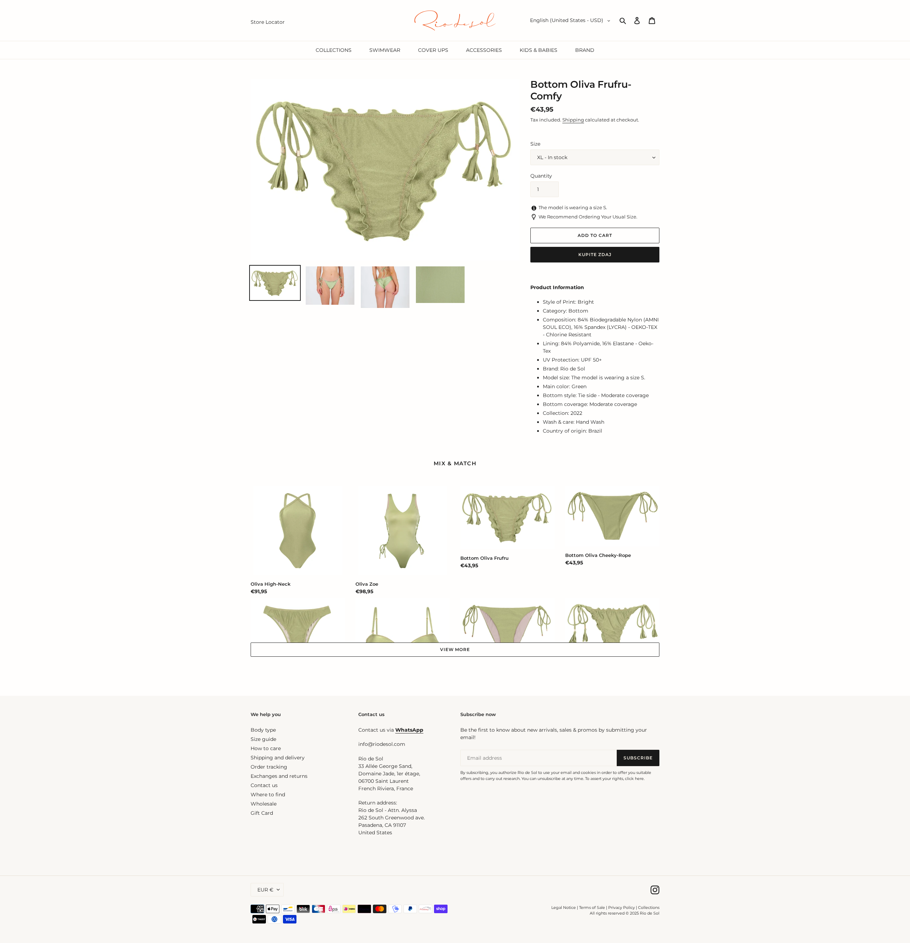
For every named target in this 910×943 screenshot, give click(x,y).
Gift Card (262, 813)
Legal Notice (563, 907)
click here (634, 778)
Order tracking (269, 767)
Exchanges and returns (279, 776)
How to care (266, 748)
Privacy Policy (622, 907)
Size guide (263, 739)
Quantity (541, 176)
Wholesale (264, 804)
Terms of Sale (592, 907)
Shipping (573, 120)
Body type (263, 730)
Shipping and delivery (278, 757)
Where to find (268, 794)
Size (535, 144)
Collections (648, 907)
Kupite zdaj (594, 254)
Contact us (264, 785)
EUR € (265, 890)
